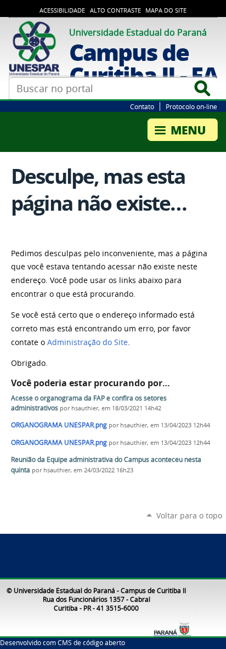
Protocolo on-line (191, 106)
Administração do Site (87, 342)
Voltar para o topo (189, 515)
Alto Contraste (115, 10)
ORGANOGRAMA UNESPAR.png (59, 425)
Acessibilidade (62, 10)
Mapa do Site (166, 10)
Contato (142, 106)
